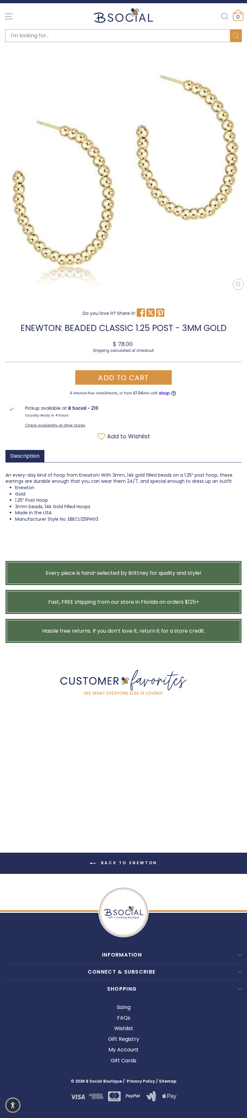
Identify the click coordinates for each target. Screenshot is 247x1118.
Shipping (101, 350)
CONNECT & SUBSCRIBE (121, 972)
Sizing (124, 1007)
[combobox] (123, 35)
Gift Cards (123, 1060)
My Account (123, 1049)
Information (122, 954)
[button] (13, 1105)
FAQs (123, 1018)
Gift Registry (123, 1039)
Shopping (122, 989)
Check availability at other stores (55, 425)
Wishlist (123, 1028)
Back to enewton (128, 863)
